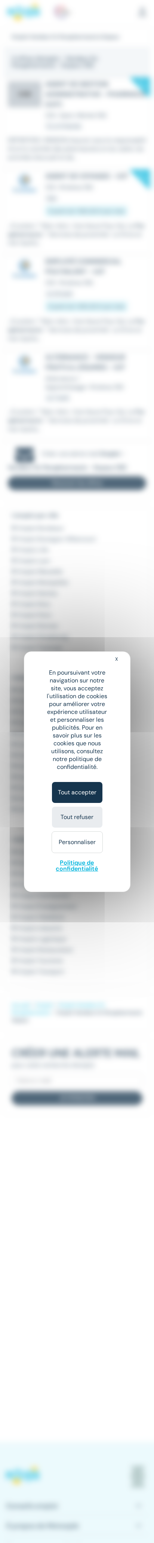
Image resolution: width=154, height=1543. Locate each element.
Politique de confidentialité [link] (77, 866)
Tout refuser (77, 817)
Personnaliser (77, 842)
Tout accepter (77, 792)
